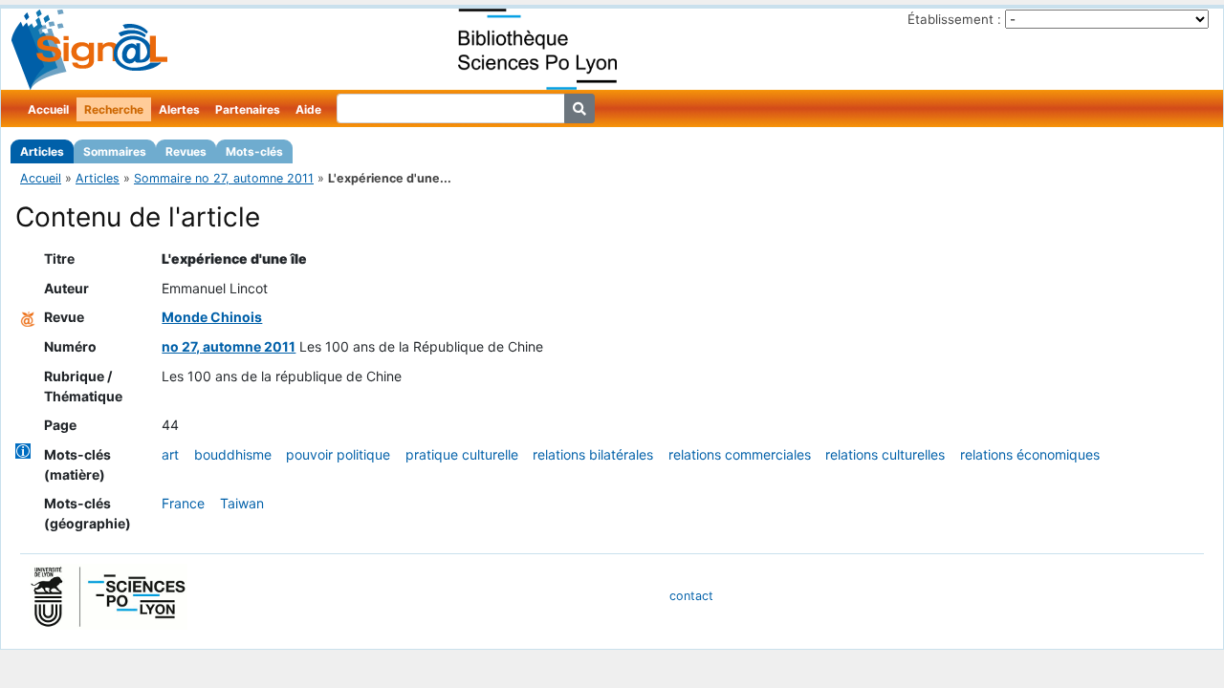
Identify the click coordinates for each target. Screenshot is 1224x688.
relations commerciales (739, 454)
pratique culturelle (461, 454)
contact (691, 596)
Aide (308, 109)
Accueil (48, 109)
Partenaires (247, 109)
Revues (186, 151)
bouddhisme (233, 454)
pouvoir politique (338, 454)
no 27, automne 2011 (228, 346)
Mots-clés (254, 151)
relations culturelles (885, 454)
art (170, 454)
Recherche (113, 109)
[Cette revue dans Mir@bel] (27, 317)
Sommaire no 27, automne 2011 (224, 178)
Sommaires (114, 151)
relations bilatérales (593, 454)
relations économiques (1030, 454)
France (183, 503)
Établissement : (954, 19)
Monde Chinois (212, 317)
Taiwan (242, 503)
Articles (42, 151)
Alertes (179, 109)
